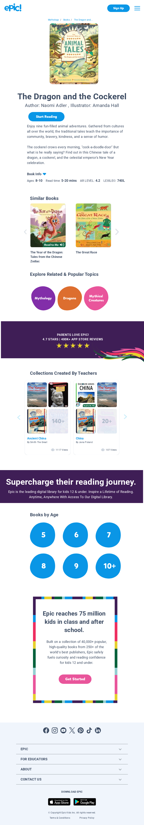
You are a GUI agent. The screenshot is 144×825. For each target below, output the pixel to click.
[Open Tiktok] (89, 730)
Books (66, 20)
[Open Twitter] (72, 730)
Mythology (53, 20)
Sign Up (118, 8)
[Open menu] (137, 8)
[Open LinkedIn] (98, 730)
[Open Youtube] (63, 730)
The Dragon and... (83, 20)
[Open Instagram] (55, 730)
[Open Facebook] (46, 730)
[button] (47, 417)
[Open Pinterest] (81, 730)
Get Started (75, 679)
